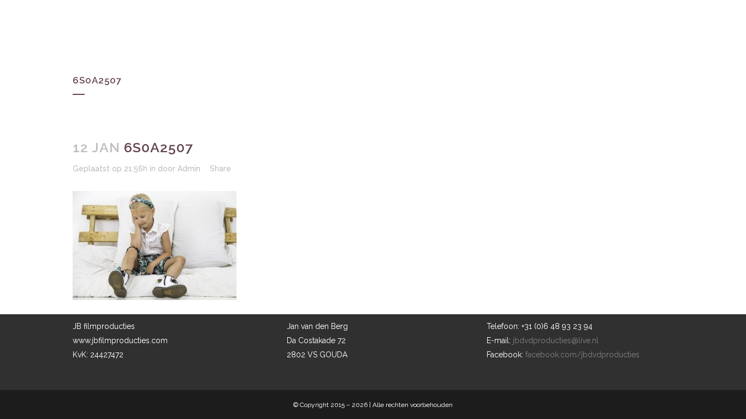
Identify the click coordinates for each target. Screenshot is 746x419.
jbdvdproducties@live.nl (556, 340)
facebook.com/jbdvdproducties (582, 354)
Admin (188, 168)
